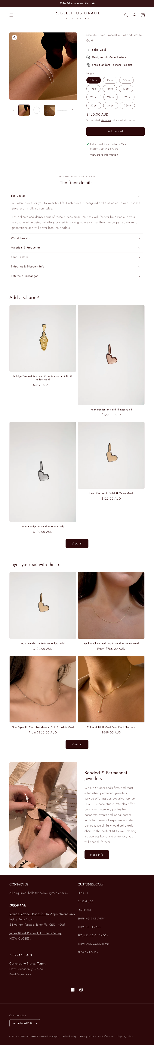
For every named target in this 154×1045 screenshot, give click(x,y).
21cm (110, 97)
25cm (127, 105)
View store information (104, 155)
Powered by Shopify (49, 1036)
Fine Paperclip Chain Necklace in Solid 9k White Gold (43, 727)
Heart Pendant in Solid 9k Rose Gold (111, 409)
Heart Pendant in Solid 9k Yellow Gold (111, 493)
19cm (126, 88)
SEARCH (83, 893)
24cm (110, 105)
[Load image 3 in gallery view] (49, 110)
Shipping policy (125, 1036)
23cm (93, 105)
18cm (109, 88)
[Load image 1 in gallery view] (24, 110)
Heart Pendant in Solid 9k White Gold (42, 526)
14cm (93, 80)
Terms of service (105, 1036)
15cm (110, 80)
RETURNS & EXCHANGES (93, 935)
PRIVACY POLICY (88, 952)
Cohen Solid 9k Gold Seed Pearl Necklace (111, 727)
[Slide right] (73, 110)
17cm (93, 88)
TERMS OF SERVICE (89, 927)
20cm (93, 97)
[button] (11, 15)
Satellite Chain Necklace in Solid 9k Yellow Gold (111, 643)
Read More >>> (20, 974)
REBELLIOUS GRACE (28, 1036)
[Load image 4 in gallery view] (62, 110)
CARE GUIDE (85, 901)
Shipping (106, 120)
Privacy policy (87, 1036)
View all (77, 543)
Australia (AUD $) (23, 1023)
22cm (127, 97)
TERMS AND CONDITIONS (93, 944)
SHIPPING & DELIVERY (91, 918)
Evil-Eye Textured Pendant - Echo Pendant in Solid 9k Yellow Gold (43, 378)
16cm (126, 80)
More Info (96, 855)
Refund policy (69, 1036)
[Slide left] (13, 110)
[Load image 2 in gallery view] (36, 110)
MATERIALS (84, 910)
